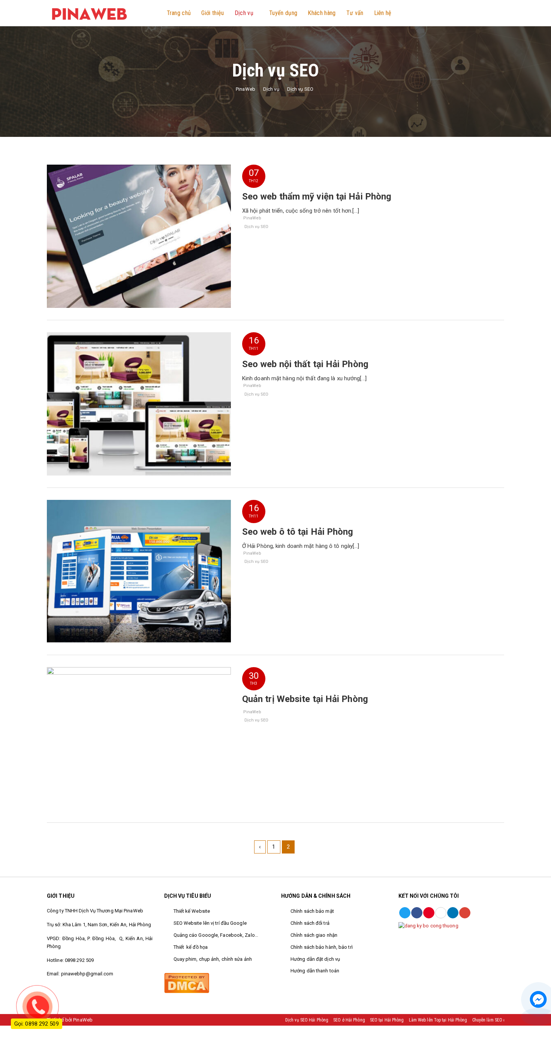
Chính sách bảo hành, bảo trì (321, 947)
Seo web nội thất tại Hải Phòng (305, 364)
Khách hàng (321, 12)
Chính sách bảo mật (312, 911)
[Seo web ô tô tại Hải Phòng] (139, 570)
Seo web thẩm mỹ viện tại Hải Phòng (316, 196)
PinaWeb (252, 218)
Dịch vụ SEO (256, 226)
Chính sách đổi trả (310, 923)
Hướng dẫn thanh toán (314, 971)
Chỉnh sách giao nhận (313, 935)
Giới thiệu (212, 12)
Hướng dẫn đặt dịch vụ (315, 959)
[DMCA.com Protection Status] (186, 982)
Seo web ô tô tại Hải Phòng (297, 532)
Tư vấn (355, 12)
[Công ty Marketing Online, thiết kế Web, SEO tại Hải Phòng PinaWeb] (89, 12)
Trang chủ (179, 12)
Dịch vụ (244, 12)
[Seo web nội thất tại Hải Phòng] (139, 403)
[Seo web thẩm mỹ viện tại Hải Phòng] (139, 235)
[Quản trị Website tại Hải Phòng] (139, 738)
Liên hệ (383, 12)
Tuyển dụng (283, 12)
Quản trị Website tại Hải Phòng (305, 699)
